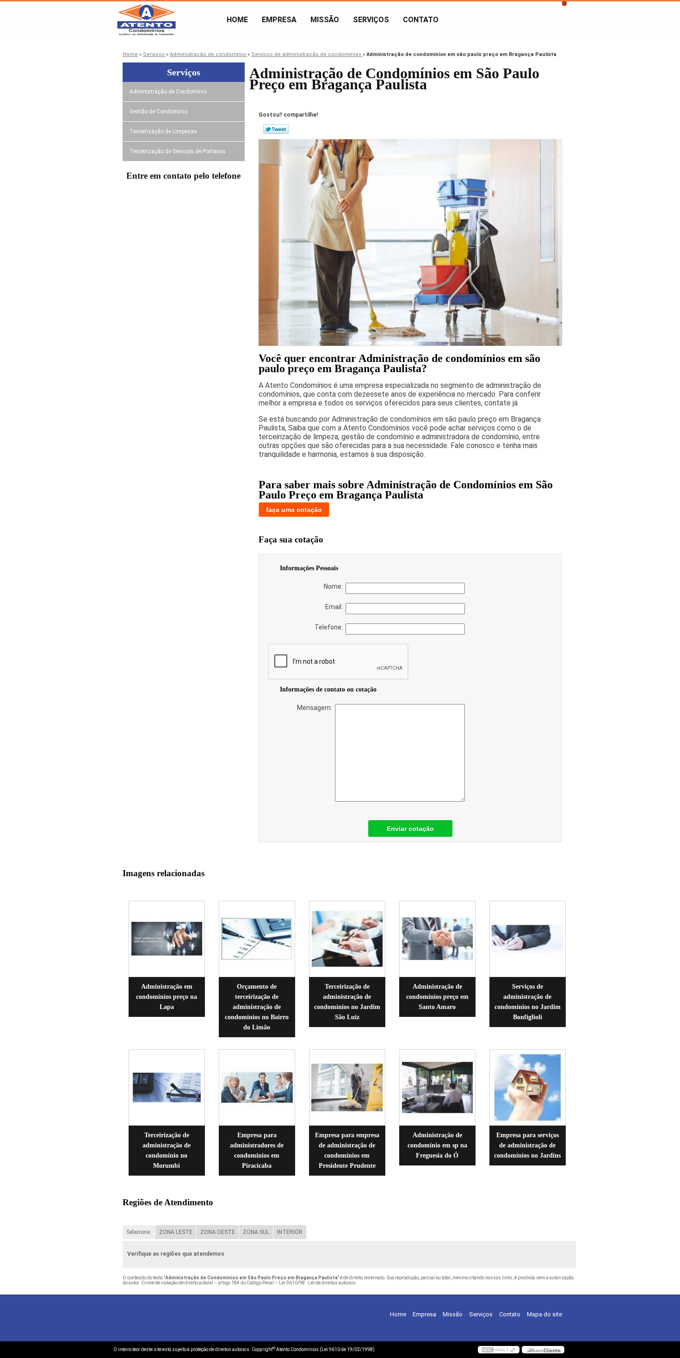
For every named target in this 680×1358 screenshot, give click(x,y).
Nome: (335, 586)
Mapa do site (544, 1314)
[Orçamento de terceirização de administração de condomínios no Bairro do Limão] (257, 939)
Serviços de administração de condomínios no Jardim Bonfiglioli (528, 1002)
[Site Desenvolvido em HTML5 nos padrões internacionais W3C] (498, 1349)
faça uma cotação (294, 509)
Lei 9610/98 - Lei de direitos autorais (317, 1282)
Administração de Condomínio (168, 91)
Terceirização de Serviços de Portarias (178, 151)
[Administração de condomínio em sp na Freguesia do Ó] (437, 1087)
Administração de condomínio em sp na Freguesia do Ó (437, 1145)
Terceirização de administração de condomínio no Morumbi (166, 1150)
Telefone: (330, 627)
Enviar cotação (410, 828)
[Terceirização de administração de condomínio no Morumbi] (167, 1087)
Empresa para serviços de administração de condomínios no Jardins (527, 1145)
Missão (324, 19)
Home (237, 19)
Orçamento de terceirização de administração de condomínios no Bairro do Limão (257, 1007)
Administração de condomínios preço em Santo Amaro (437, 996)
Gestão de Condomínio (158, 111)
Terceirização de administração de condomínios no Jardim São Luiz (347, 1002)
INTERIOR (290, 1232)
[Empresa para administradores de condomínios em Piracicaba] (257, 1087)
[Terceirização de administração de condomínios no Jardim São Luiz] (347, 939)
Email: (335, 606)
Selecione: (138, 1232)
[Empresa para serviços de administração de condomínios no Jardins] (527, 1087)
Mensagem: (316, 707)
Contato (421, 19)
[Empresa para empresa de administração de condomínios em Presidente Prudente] (347, 1087)
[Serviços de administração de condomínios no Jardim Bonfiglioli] (527, 939)
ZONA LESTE (175, 1232)
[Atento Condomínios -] (166, 19)
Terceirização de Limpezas (163, 131)
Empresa (279, 19)
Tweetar (276, 129)
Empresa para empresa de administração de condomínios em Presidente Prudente (347, 1150)
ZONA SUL (256, 1232)
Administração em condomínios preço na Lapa (166, 996)
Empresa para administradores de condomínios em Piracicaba (257, 1150)
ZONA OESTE (217, 1232)
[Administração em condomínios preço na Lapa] (167, 939)
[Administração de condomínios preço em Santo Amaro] (437, 939)
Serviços (371, 19)
